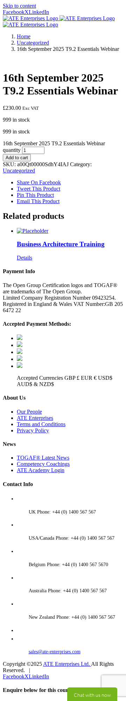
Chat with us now (92, 694)
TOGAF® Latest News (43, 458)
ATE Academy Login (40, 470)
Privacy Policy (33, 430)
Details (24, 258)
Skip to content (19, 6)
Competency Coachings (43, 464)
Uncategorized (19, 171)
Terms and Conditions (41, 424)
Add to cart (17, 157)
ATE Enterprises (35, 418)
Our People (29, 412)
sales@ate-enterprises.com (54, 651)
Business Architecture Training (61, 244)
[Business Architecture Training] (70, 231)
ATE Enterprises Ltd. (67, 664)
